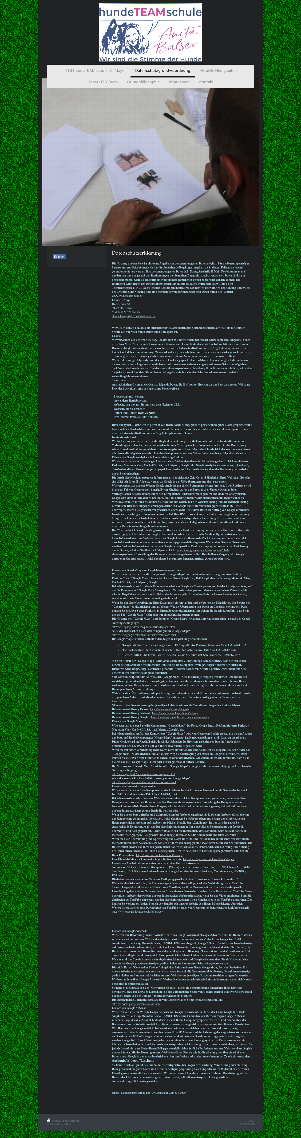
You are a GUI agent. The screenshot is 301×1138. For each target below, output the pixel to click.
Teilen (61, 256)
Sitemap (74, 1120)
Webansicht (247, 1124)
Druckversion (59, 1120)
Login (251, 1120)
